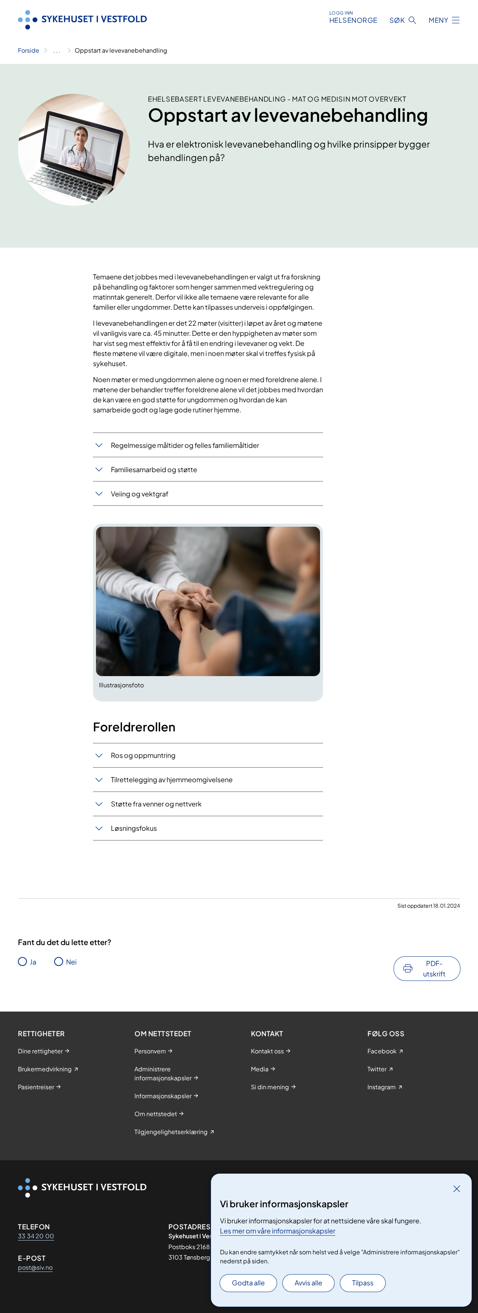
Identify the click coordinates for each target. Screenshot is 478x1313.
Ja (33, 961)
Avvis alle (308, 1282)
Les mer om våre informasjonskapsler (277, 1230)
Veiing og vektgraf (139, 493)
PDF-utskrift (434, 968)
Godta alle (248, 1282)
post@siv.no (35, 1267)
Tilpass (362, 1282)
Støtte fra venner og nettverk (156, 803)
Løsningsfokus (134, 828)
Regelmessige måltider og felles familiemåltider (185, 445)
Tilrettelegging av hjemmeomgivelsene (172, 779)
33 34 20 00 (36, 1236)
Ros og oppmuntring (143, 755)
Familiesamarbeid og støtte (154, 469)
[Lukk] (457, 1189)
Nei (71, 961)
